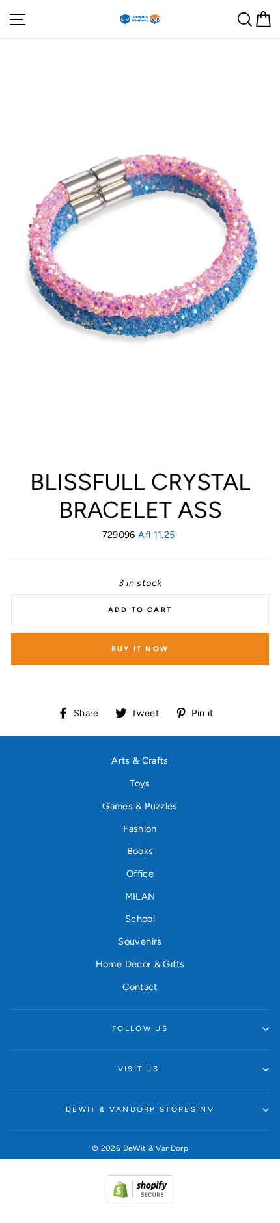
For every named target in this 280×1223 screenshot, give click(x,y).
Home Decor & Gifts (140, 964)
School (140, 918)
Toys (140, 783)
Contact (140, 987)
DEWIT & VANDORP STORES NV (140, 1109)
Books (140, 851)
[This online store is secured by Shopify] (140, 1200)
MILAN (140, 896)
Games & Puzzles (139, 806)
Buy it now (140, 649)
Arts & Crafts (140, 760)
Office (140, 874)
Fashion (140, 829)
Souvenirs (139, 941)
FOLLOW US (140, 1028)
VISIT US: (140, 1068)
